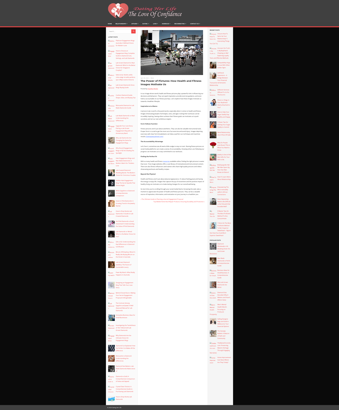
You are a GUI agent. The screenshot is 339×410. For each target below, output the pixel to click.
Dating (145, 24)
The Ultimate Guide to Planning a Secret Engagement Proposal (162, 199)
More (152, 78)
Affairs (134, 24)
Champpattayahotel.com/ (154, 136)
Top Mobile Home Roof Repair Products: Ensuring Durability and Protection (178, 202)
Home (110, 24)
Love (155, 24)
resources (166, 161)
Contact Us (194, 24)
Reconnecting (179, 24)
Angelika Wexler (153, 89)
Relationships (120, 24)
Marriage (165, 24)
